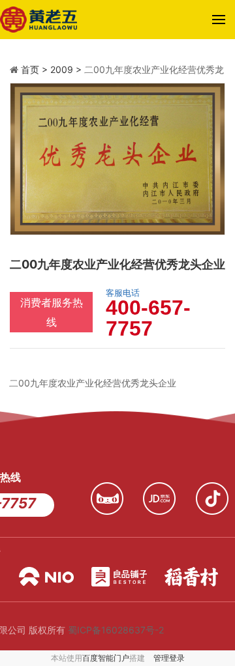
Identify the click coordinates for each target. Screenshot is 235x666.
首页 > (35, 69)
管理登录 (169, 658)
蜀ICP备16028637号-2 (116, 629)
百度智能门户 (105, 658)
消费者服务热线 (51, 312)
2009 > (67, 69)
